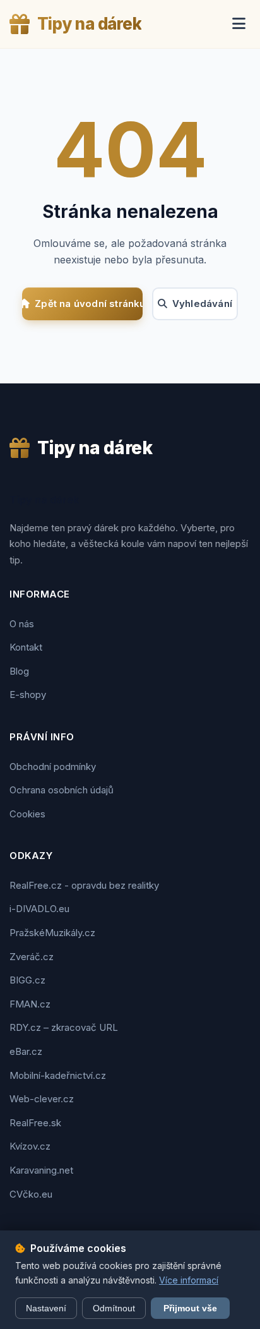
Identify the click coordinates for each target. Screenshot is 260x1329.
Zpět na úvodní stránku (88, 304)
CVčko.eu (30, 1194)
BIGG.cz (27, 980)
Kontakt (25, 647)
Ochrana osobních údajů (61, 790)
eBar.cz (25, 1051)
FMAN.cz (29, 1004)
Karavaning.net (41, 1170)
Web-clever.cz (41, 1099)
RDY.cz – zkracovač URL (63, 1027)
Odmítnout (114, 1308)
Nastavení (46, 1308)
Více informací (188, 1280)
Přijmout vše (190, 1308)
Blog (19, 671)
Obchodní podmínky (52, 767)
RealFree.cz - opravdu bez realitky (84, 885)
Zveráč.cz (31, 957)
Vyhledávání (202, 304)
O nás (21, 624)
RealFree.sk (35, 1123)
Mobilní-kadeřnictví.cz (57, 1075)
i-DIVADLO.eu (39, 909)
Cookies (27, 814)
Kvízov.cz (29, 1146)
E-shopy (27, 695)
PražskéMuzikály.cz (52, 933)
